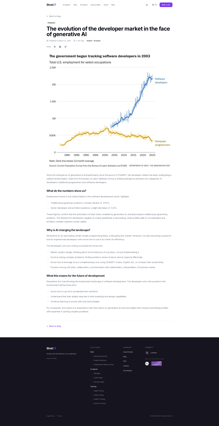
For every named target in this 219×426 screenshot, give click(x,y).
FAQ (124, 361)
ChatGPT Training (99, 399)
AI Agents (94, 369)
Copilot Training (99, 391)
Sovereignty (127, 370)
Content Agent (98, 378)
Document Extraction (100, 356)
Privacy (59, 416)
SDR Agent (97, 373)
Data (92, 352)
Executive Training (99, 403)
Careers (126, 366)
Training (93, 386)
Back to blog (54, 16)
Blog (124, 357)
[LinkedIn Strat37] (146, 4)
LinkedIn (154, 353)
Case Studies (128, 352)
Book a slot (166, 5)
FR (156, 5)
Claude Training (99, 395)
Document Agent (99, 382)
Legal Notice (50, 416)
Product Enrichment (100, 360)
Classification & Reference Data (104, 364)
